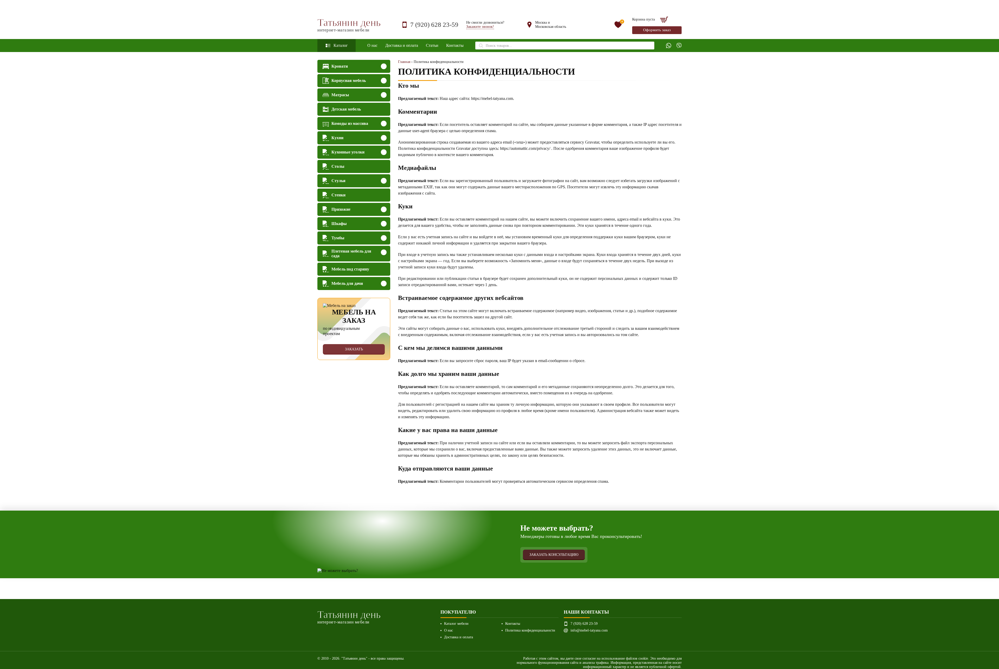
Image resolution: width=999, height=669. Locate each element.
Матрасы (340, 95)
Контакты (455, 45)
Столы (337, 166)
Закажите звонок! (480, 27)
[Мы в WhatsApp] (668, 45)
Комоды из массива (349, 123)
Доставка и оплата (401, 45)
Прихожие (340, 209)
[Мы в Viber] (679, 45)
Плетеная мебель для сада (351, 253)
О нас (372, 45)
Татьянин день (349, 24)
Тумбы (337, 238)
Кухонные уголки (347, 152)
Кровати (339, 66)
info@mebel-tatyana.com (589, 630)
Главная (404, 62)
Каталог (341, 45)
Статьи (432, 45)
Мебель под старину (350, 269)
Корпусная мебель (348, 80)
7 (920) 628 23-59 (434, 24)
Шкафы (339, 223)
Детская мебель (346, 109)
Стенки (338, 195)
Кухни (337, 138)
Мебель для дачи (347, 283)
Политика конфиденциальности (530, 630)
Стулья (338, 180)
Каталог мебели (456, 624)
